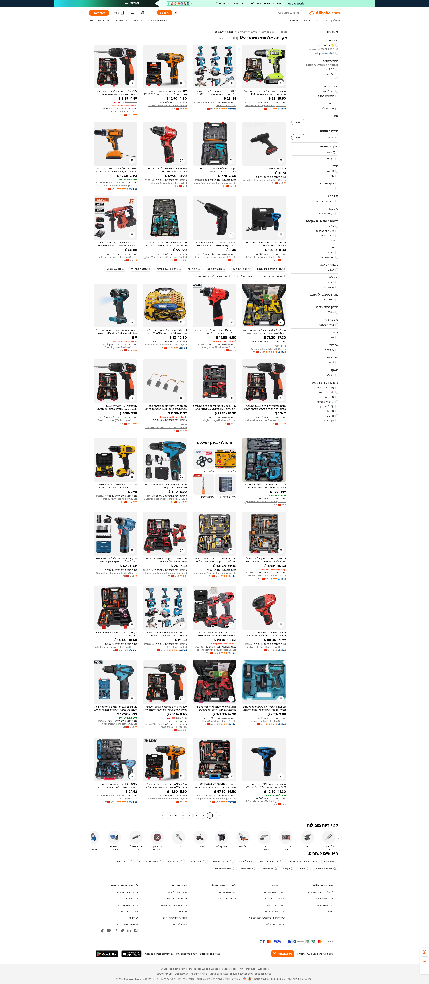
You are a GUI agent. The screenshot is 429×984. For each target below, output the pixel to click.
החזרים (183, 911)
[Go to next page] (163, 815)
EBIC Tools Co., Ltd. (226, 105)
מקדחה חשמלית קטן (272, 276)
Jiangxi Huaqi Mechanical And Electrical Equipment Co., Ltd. (264, 647)
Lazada (214, 968)
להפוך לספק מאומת (128, 911)
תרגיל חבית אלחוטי (324, 869)
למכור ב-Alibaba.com (127, 892)
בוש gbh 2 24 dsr (113, 269)
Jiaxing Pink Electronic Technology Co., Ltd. (264, 180)
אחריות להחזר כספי (275, 898)
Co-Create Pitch (324, 898)
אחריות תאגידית (325, 905)
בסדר (298, 122)
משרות (330, 911)
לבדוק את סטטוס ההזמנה (125, 905)
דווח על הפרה (180, 924)
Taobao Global (228, 968)
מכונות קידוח (247, 869)
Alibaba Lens (315, 953)
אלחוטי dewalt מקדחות (167, 269)
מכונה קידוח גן (195, 861)
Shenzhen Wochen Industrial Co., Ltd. (167, 105)
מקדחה (286, 869)
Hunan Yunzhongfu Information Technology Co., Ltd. (115, 257)
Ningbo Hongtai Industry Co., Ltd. (219, 420)
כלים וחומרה (268, 31)
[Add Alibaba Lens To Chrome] (282, 953)
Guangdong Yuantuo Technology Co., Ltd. (214, 573)
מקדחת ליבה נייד (139, 269)
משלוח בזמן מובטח (275, 905)
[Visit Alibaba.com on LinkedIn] (129, 930)
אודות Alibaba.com (323, 885)
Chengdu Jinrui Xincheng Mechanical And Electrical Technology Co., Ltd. (214, 183)
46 (169, 815)
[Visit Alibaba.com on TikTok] (102, 930)
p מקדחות (328, 861)
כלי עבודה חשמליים (247, 31)
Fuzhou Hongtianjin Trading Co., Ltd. (118, 185)
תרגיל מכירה (123, 861)
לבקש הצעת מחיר (227, 898)
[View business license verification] (244, 979)
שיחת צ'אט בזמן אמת (176, 898)
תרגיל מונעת (245, 861)
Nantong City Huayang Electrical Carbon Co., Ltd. (165, 427)
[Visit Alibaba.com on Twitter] (122, 930)
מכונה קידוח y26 (214, 269)
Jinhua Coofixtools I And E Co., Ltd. (268, 349)
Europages (263, 968)
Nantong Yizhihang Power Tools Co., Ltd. (215, 649)
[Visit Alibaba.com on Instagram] (116, 930)
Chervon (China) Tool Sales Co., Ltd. (168, 183)
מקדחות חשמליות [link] (224, 31)
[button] (176, 13)
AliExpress (166, 968)
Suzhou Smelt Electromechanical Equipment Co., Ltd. (214, 257)
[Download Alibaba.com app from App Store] (131, 953)
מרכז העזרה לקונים (177, 892)
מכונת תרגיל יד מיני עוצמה (269, 269)
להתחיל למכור (131, 898)
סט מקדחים (268, 869)
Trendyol (250, 968)
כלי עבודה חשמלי (223, 869)
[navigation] (314, 424)
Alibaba (283, 31)
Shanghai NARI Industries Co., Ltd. (218, 347)
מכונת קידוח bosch (269, 861)
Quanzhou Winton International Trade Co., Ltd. (165, 257)
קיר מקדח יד (173, 861)
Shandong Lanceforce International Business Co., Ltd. (264, 420)
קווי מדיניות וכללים (275, 924)
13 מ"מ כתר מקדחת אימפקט (301, 861)
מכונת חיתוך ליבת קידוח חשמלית (211, 276)
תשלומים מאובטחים (274, 892)
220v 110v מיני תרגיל (148, 861)
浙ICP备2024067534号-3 (300, 979)
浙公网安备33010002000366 (269, 979)
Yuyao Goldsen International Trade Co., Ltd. (165, 344)
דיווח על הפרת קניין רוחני (174, 917)
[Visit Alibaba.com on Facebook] (136, 930)
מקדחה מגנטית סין (220, 861)
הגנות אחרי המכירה (275, 911)
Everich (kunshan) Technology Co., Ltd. (117, 420)
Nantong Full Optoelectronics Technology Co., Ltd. (264, 257)
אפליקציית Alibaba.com (157, 953)
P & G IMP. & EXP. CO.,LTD (124, 111)
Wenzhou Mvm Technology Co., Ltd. (118, 498)
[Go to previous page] (216, 815)
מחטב (302, 869)
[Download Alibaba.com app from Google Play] (107, 953)
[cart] (131, 13)
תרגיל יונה (192, 269)
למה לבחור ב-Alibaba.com (320, 892)
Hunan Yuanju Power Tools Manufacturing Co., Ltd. (264, 501)
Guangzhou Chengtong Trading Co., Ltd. (116, 573)
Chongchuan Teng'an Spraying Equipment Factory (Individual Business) (165, 573)
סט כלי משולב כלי (244, 276)
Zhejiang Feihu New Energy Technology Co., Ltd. (264, 105)
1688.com (180, 968)
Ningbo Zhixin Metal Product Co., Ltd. (267, 575)
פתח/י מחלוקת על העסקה (174, 905)
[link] (424, 952)
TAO (240, 968)
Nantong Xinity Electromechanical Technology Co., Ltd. (165, 498)
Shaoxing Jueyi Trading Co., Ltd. (121, 347)
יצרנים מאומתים (227, 892)
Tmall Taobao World (198, 968)
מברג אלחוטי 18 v (240, 269)
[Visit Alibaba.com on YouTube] (109, 930)
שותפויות (133, 917)
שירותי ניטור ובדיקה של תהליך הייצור (267, 917)
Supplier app (207, 953)
